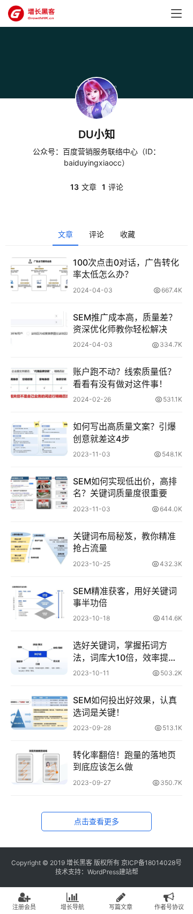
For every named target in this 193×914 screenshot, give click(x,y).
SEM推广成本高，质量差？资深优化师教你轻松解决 (125, 323)
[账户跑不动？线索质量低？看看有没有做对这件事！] (39, 383)
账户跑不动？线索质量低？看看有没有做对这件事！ (124, 377)
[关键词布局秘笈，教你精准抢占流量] (39, 548)
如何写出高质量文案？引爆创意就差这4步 (124, 432)
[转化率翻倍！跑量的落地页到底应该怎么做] (39, 766)
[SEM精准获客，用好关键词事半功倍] (39, 602)
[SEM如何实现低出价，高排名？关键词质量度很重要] (39, 493)
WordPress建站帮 (112, 872)
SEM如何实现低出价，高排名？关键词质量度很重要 (125, 487)
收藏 (127, 234)
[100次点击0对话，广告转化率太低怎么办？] (39, 274)
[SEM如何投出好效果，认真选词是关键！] (39, 712)
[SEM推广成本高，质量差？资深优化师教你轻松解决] (39, 329)
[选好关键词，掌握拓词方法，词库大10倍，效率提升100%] (39, 657)
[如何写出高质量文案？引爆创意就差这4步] (39, 438)
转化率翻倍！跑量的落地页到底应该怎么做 (124, 760)
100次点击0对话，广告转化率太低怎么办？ (126, 268)
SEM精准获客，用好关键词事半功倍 (125, 596)
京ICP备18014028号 (151, 863)
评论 (96, 234)
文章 (65, 234)
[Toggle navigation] (176, 13)
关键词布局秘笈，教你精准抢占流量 (124, 542)
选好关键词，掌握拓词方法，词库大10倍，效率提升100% (125, 651)
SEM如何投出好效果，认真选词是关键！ (125, 706)
